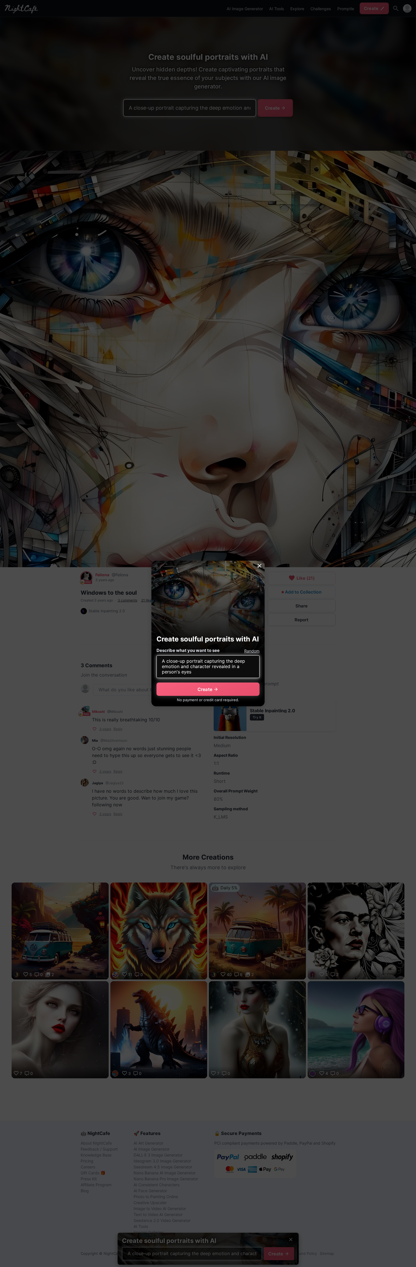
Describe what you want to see (188, 650)
